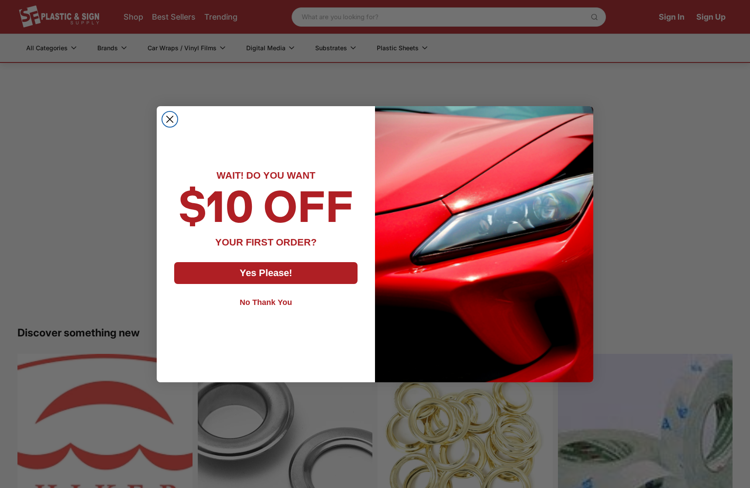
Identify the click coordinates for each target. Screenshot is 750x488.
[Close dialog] (170, 119)
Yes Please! (266, 272)
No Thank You (266, 302)
